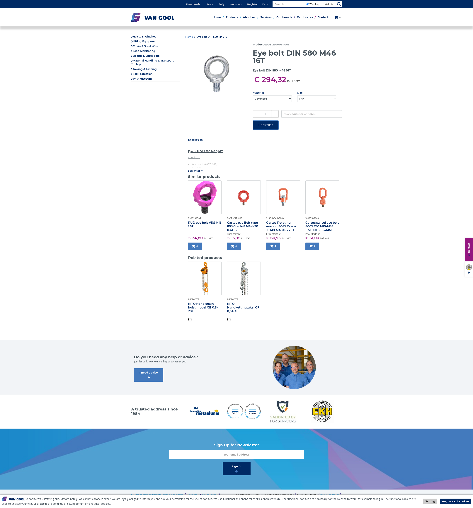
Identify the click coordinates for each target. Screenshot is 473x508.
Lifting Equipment (145, 41)
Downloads (193, 4)
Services (265, 17)
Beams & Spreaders (146, 55)
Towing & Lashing (145, 69)
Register (252, 4)
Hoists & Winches (144, 36)
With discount (142, 78)
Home (217, 17)
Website (329, 4)
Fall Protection (143, 74)
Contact (323, 17)
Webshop (235, 4)
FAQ (221, 4)
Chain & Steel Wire (145, 46)
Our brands (284, 17)
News (209, 4)
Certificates (305, 17)
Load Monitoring (144, 51)
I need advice (148, 372)
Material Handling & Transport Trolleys (152, 62)
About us (249, 17)
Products (232, 17)
